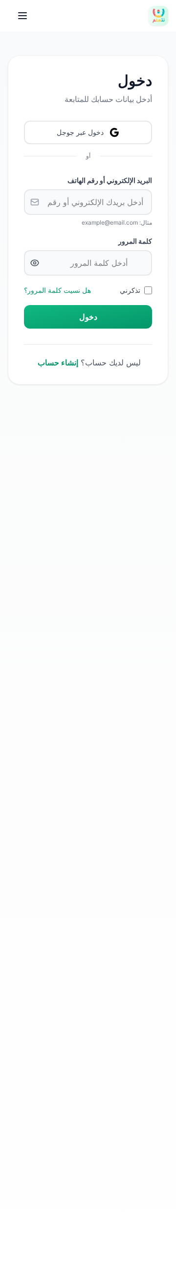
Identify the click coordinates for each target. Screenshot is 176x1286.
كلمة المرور (135, 241)
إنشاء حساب (58, 362)
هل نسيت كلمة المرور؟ (57, 290)
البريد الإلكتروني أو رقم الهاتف (109, 180)
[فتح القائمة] (22, 15)
